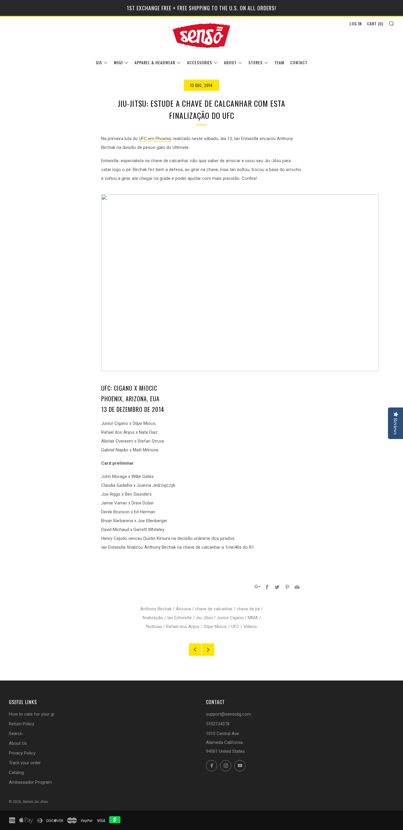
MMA (253, 617)
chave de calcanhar (213, 609)
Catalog (16, 772)
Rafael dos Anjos (182, 626)
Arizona (183, 609)
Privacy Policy (22, 753)
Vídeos (250, 626)
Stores (255, 62)
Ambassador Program (30, 782)
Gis (99, 62)
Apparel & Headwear (155, 62)
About (230, 62)
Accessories (199, 62)
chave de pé (248, 609)
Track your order (25, 762)
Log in (356, 23)
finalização (152, 617)
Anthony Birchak (156, 609)
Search (15, 733)
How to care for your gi (31, 714)
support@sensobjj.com (228, 714)
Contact (298, 62)
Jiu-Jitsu (204, 617)
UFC (235, 626)
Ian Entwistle (179, 617)
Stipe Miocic (215, 626)
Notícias (154, 626)
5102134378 (218, 724)
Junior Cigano (230, 617)
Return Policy (21, 724)
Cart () (375, 23)
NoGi (118, 62)
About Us (18, 743)
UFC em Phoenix (155, 138)
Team (279, 62)
